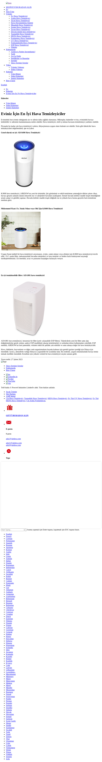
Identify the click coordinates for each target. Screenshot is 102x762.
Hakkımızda (11, 49)
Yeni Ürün (10, 12)
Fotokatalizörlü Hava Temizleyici (24, 43)
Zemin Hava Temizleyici (20, 27)
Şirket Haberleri (17, 76)
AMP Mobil (10, 396)
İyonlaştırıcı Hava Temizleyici (22, 38)
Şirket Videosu (17, 69)
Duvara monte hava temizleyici (23, 32)
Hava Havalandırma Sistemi (22, 23)
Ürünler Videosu (17, 67)
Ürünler (9, 14)
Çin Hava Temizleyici (14, 398)
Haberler (9, 72)
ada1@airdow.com (13, 439)
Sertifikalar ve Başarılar (20, 58)
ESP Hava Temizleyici (20, 45)
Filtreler (14, 47)
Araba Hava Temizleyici (20, 18)
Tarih (13, 54)
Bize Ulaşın (10, 81)
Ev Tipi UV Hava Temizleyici (80, 398)
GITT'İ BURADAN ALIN (17, 415)
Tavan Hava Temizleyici (20, 29)
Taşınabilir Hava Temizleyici (22, 34)
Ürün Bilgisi (16, 74)
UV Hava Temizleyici (19, 41)
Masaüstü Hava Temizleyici (22, 25)
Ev (7, 9)
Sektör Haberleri (17, 78)
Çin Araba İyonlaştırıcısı (35, 401)
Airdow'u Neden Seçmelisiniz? (23, 52)
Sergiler (14, 61)
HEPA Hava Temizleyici (20, 36)
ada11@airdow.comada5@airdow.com (14, 444)
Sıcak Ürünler (11, 392)
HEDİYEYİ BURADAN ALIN (19, 7)
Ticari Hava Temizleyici (20, 21)
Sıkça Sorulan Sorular (19, 63)
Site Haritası (11, 394)
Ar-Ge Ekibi (16, 56)
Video (8, 65)
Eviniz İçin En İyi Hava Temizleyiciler (21, 93)
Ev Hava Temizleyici (19, 16)
